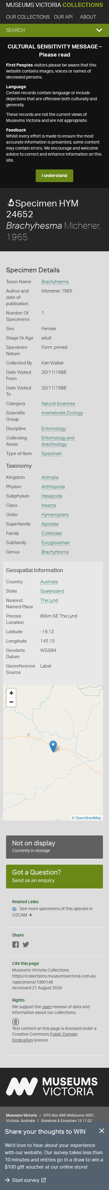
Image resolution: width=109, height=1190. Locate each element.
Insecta (48, 505)
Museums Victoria (54, 5)
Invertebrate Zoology (62, 413)
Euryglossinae (55, 543)
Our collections (28, 17)
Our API (63, 17)
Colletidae (51, 533)
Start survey (25, 1180)
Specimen (51, 453)
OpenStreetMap (88, 817)
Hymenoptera (55, 515)
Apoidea (49, 524)
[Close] (101, 1132)
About (88, 17)
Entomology (53, 428)
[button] (54, 30)
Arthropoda (53, 487)
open (47, 1007)
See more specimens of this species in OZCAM (52, 912)
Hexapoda (51, 496)
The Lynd (49, 600)
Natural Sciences (58, 403)
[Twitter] (25, 945)
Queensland (52, 591)
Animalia (49, 477)
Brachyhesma (55, 282)
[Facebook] (15, 945)
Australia (49, 582)
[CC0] (15, 1022)
